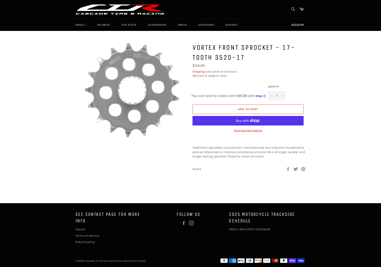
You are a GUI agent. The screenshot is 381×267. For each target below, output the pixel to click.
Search (80, 229)
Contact (231, 25)
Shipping (198, 71)
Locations (206, 25)
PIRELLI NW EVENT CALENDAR (249, 229)
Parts (183, 25)
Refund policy (85, 242)
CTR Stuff (129, 25)
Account (297, 25)
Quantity (273, 86)
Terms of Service (87, 235)
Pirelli (81, 25)
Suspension (157, 25)
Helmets (104, 25)
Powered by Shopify (134, 260)
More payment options (248, 130)
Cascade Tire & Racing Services (103, 260)
